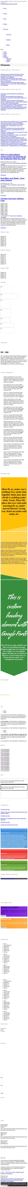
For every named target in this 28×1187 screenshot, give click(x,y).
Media (8, 45)
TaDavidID (3, 186)
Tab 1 (5, 711)
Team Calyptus (20, 184)
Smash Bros (24, 163)
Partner (5, 24)
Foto (15, 215)
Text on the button (5, 749)
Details (5, 1185)
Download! (3, 915)
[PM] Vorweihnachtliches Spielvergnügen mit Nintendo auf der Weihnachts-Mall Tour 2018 (13, 157)
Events (5, 13)
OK (2, 1185)
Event (11, 163)
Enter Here (3, 927)
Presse (22, 1172)
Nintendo (3, 164)
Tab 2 (5, 712)
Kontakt (8, 39)
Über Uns (6, 29)
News (5, 8)
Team (5, 18)
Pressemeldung (16, 163)
